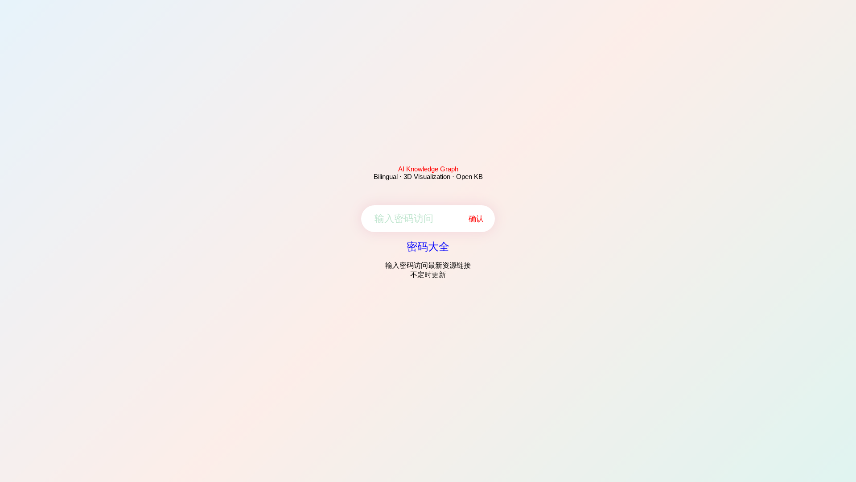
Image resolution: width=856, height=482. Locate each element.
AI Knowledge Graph (428, 169)
